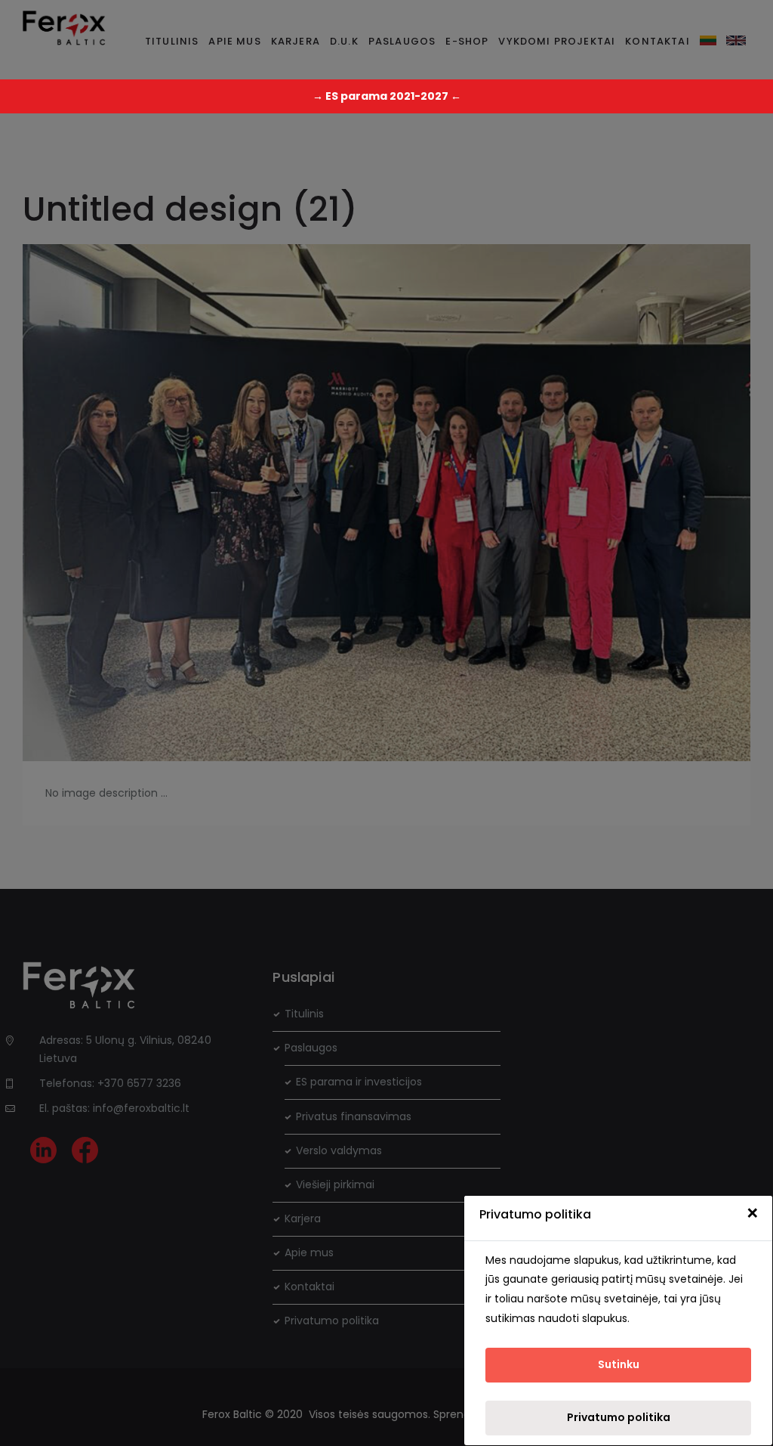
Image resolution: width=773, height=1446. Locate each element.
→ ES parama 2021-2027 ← (387, 96)
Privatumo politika (618, 1417)
